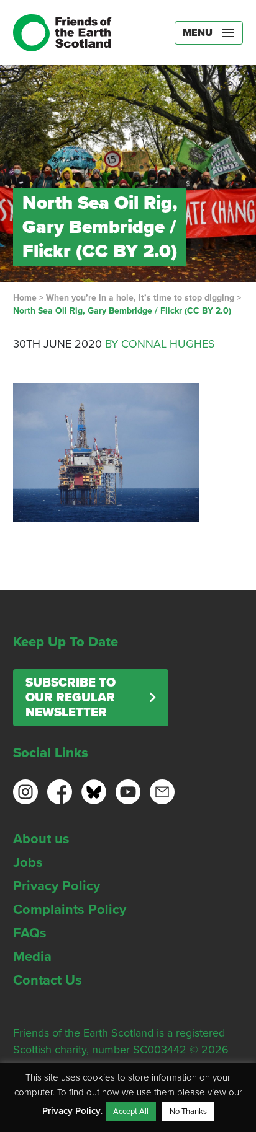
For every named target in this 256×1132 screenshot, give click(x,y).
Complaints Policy (69, 910)
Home (25, 297)
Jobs (28, 862)
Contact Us (47, 980)
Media (32, 957)
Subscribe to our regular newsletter (70, 697)
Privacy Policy (56, 886)
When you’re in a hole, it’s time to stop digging (140, 297)
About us (41, 839)
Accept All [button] (131, 1112)
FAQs (30, 933)
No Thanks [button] (188, 1112)
